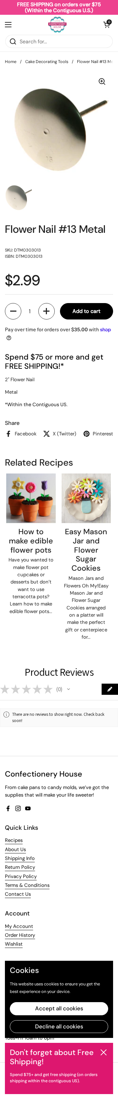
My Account (19, 926)
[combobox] (59, 41)
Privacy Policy (21, 876)
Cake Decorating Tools (46, 61)
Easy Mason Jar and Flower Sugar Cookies (86, 550)
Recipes (14, 840)
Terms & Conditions (27, 885)
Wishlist (14, 944)
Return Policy (20, 867)
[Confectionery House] (57, 24)
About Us (15, 849)
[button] (106, 24)
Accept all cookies (59, 1008)
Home (10, 61)
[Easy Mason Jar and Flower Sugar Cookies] (86, 498)
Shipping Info (20, 858)
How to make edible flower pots (31, 541)
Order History (20, 935)
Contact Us (18, 894)
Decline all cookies (59, 1026)
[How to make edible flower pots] (31, 498)
